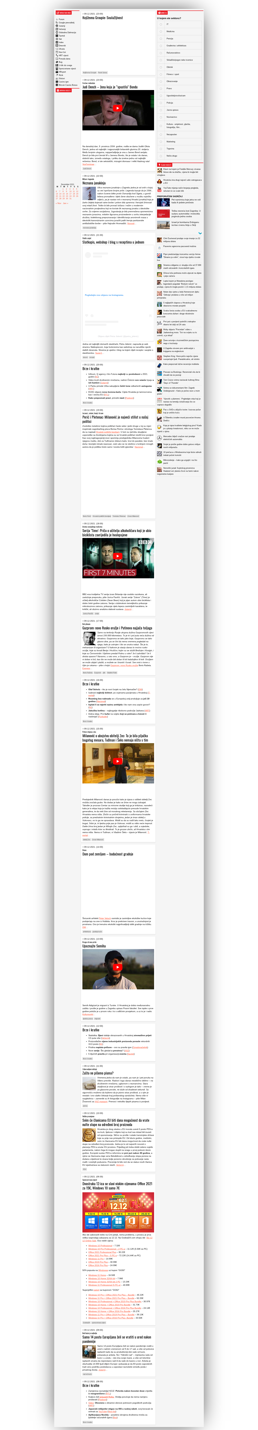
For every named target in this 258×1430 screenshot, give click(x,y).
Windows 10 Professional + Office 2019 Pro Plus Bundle (115, 1301)
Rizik (61, 75)
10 (70, 191)
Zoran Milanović (133, 516)
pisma (85, 1106)
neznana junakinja (89, 228)
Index (61, 42)
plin (104, 673)
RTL (106, 394)
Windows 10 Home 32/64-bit (101, 1278)
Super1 (98, 353)
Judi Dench (87, 168)
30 (67, 199)
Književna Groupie (89, 72)
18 (74, 194)
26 (77, 196)
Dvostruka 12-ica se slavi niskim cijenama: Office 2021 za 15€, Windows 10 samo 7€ (117, 1185)
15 (64, 194)
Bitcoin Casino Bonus (68, 85)
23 (67, 196)
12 (77, 191)
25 (74, 196)
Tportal (62, 36)
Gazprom (97, 673)
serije (97, 613)
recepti (91, 357)
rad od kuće (87, 1374)
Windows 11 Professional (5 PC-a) (104, 1285)
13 (57, 194)
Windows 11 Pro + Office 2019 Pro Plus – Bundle (111, 1314)
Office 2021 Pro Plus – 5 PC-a (102, 1255)
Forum (61, 19)
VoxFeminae (88, 164)
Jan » (65, 203)
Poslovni (129, 398)
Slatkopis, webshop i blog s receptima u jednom (113, 242)
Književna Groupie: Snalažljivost (102, 17)
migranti (97, 1019)
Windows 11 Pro (96, 1259)
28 (60, 199)
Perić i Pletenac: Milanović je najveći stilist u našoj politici (115, 419)
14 (60, 194)
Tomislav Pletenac (119, 516)
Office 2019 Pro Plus (98, 1262)
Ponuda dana (64, 59)
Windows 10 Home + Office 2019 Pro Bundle (109, 1305)
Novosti (130, 223)
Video (91, 1403)
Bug (60, 62)
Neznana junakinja (94, 182)
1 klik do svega (65, 65)
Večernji (62, 29)
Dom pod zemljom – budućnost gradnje (107, 853)
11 (74, 191)
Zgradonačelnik (140, 1047)
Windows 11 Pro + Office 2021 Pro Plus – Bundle (111, 1298)
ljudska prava (88, 1019)
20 (57, 196)
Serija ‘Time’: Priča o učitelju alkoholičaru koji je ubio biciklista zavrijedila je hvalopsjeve (116, 532)
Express (86, 668)
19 (77, 194)
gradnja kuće (97, 931)
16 (67, 194)
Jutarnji (62, 26)
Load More (180, 481)
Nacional (139, 447)
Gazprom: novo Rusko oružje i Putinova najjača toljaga (117, 627)
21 (60, 196)
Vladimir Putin (112, 673)
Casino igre (64, 82)
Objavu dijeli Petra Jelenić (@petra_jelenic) (118, 336)
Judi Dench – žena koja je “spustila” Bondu (110, 86)
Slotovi (62, 78)
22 (64, 196)
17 (70, 194)
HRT (91, 388)
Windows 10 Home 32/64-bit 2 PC (104, 1282)
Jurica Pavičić (88, 613)
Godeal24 (86, 1323)
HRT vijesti (63, 55)
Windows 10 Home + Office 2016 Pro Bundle (109, 1311)
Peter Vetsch (105, 918)
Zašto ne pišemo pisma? (98, 1073)
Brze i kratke (90, 368)
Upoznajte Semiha (94, 945)
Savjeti (131, 1054)
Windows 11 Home (97, 1275)
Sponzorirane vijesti (67, 68)
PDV (84, 1169)
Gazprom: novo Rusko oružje (124, 665)
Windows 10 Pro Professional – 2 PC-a (106, 1249)
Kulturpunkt (87, 1014)
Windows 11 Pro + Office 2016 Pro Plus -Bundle (110, 1318)
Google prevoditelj (66, 23)
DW (140, 689)
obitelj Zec (86, 840)
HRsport (62, 72)
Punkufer (103, 716)
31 (70, 199)
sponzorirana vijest (99, 1323)
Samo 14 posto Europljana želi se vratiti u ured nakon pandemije (116, 1339)
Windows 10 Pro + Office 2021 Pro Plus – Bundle (111, 1295)
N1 (96, 377)
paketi (96, 1290)
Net (60, 39)
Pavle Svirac (102, 72)
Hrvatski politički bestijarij (107, 432)
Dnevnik (62, 45)
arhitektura (87, 931)
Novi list (62, 52)
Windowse (103, 1270)
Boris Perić (87, 516)
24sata (62, 49)
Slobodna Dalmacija (67, 32)
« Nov (58, 203)
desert (85, 357)
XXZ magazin (101, 1101)
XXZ (127, 1050)
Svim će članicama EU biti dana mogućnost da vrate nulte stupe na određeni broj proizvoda (115, 1122)
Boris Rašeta (87, 673)
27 (57, 199)
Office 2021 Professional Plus (102, 1252)
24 (70, 196)
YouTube (103, 1411)
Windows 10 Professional (100, 1245)
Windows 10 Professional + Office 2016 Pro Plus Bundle (114, 1308)
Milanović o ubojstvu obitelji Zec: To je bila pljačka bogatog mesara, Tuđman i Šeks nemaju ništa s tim (115, 738)
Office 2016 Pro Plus (98, 1265)
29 (64, 199)
